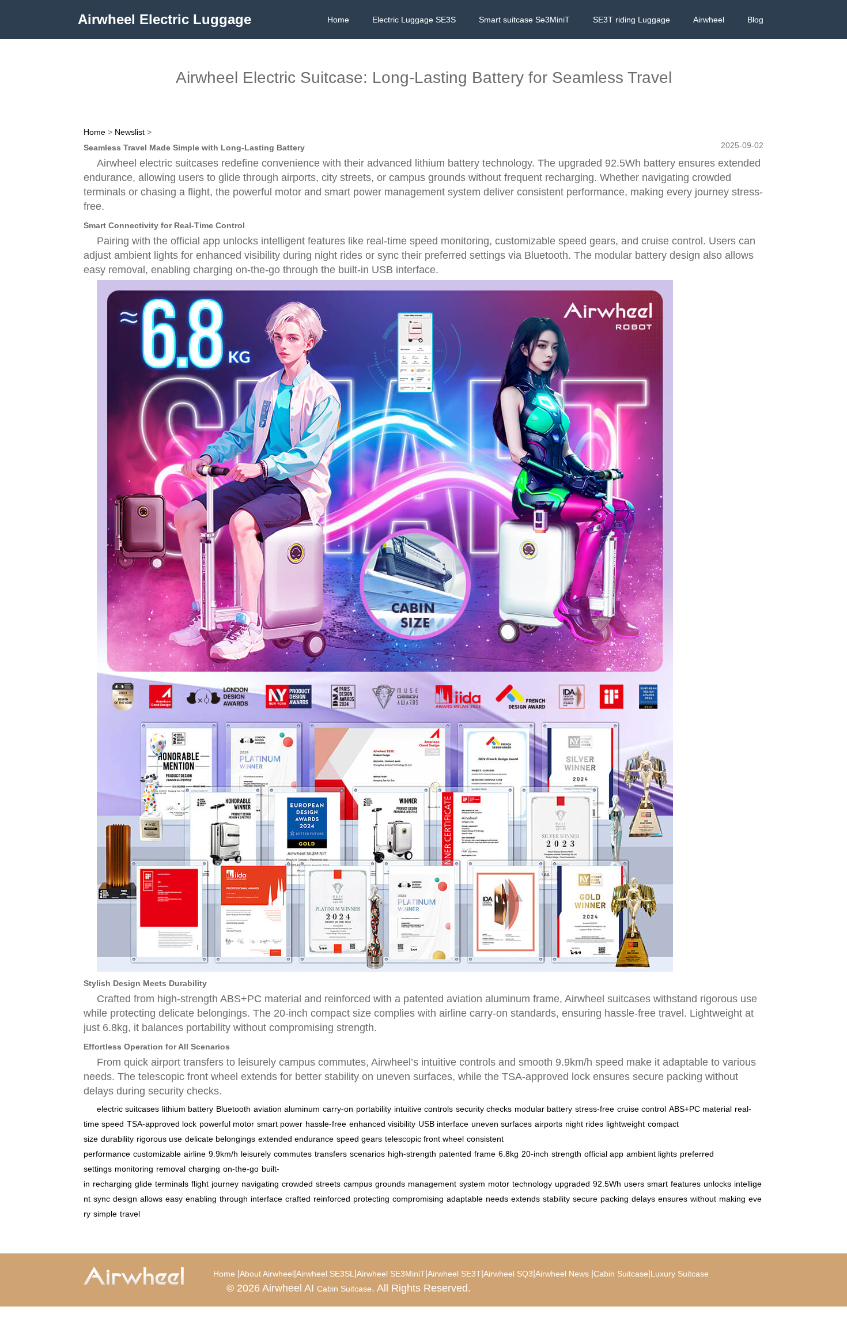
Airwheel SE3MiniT (391, 1273)
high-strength (412, 1153)
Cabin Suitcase (620, 1273)
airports (548, 1123)
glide (143, 1183)
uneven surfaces (501, 1123)
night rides (584, 1123)
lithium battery (187, 1108)
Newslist (130, 132)
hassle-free (325, 1123)
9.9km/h (223, 1153)
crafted (298, 1198)
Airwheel (708, 19)
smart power (279, 1123)
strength (566, 1153)
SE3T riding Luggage (631, 19)
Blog (755, 19)
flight (200, 1183)
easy (174, 1198)
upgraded (572, 1183)
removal (171, 1168)
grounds (390, 1183)
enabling (201, 1198)
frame (485, 1153)
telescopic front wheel (424, 1138)
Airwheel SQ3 (508, 1273)
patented (455, 1153)
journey (225, 1183)
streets (328, 1183)
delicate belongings (220, 1138)
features (686, 1183)
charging (204, 1168)
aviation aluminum (287, 1108)
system (472, 1183)
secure (585, 1198)
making (732, 1198)
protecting (371, 1198)
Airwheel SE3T (454, 1273)
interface (266, 1198)
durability (117, 1138)
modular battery (543, 1108)
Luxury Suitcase (680, 1273)
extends (525, 1198)
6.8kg (508, 1153)
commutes (293, 1153)
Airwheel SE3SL (325, 1273)
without (703, 1198)
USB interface (443, 1123)
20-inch (535, 1153)
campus (357, 1183)
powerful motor (226, 1123)
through (234, 1198)
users (634, 1183)
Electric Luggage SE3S (414, 19)
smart (657, 1183)
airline (195, 1153)
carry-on (338, 1108)
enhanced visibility (382, 1123)
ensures (672, 1198)
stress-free (594, 1108)
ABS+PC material (700, 1108)
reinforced (331, 1198)
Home (338, 19)
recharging (112, 1183)
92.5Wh (607, 1183)
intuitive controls (423, 1108)
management (432, 1183)
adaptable (465, 1198)
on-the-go (241, 1168)
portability (373, 1108)
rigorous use (159, 1138)
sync (101, 1198)
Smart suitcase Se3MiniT (524, 19)
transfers (331, 1153)
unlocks (717, 1183)
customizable (157, 1153)
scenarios (367, 1153)
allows (151, 1198)
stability (556, 1198)
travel (130, 1213)
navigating (260, 1183)
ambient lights (651, 1153)
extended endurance (296, 1138)
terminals (171, 1183)
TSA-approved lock (161, 1123)
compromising (418, 1198)
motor (498, 1183)
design (125, 1198)
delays (643, 1198)
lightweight (625, 1123)
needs (497, 1198)
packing (614, 1198)
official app (603, 1153)
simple (105, 1213)
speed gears (359, 1138)
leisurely (256, 1153)
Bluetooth (233, 1108)
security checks (484, 1108)
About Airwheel (267, 1273)
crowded (297, 1183)
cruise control (641, 1108)
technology (532, 1183)
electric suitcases (128, 1108)
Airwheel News (562, 1273)
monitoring (134, 1168)
